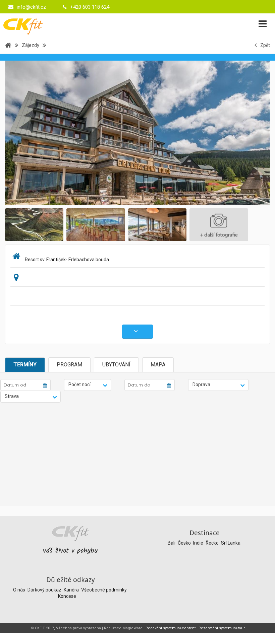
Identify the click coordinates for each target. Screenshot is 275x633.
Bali (172, 543)
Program (69, 364)
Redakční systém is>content (171, 628)
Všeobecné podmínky (104, 589)
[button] (87, 385)
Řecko (213, 543)
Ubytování (116, 364)
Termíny (25, 364)
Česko (185, 543)
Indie (198, 543)
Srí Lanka (230, 543)
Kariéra (72, 589)
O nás (19, 589)
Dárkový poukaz (45, 589)
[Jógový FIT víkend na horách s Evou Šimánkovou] (137, 132)
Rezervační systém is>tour (222, 628)
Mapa (158, 364)
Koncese (67, 596)
